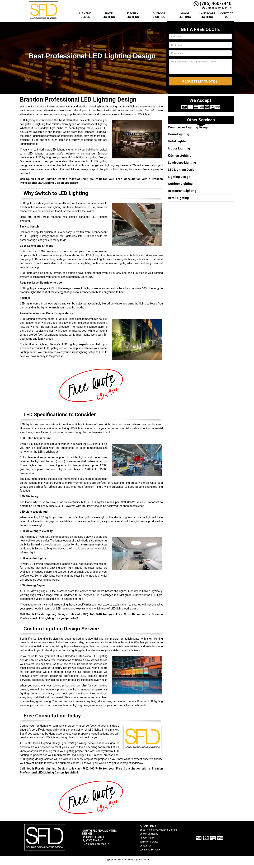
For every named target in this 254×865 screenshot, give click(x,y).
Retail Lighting (178, 198)
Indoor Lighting (184, 15)
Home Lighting (109, 15)
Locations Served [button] (149, 849)
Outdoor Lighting (159, 15)
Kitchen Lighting (133, 15)
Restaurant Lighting (182, 191)
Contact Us (226, 15)
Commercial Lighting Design (188, 127)
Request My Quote (199, 81)
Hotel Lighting (178, 141)
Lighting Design (85, 15)
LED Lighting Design (182, 169)
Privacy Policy (147, 837)
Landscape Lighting (207, 15)
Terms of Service (149, 841)
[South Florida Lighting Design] (45, 837)
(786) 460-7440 (215, 3)
